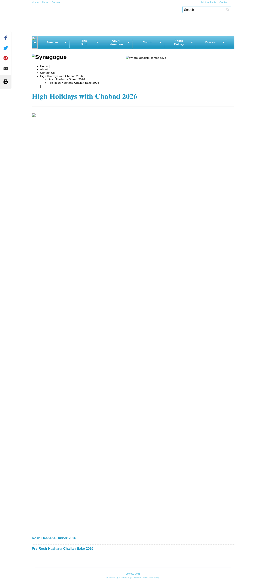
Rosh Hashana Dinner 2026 (66, 79)
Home (35, 2)
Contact (223, 2)
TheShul (84, 42)
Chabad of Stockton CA (84, 10)
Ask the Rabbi (208, 2)
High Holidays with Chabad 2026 (61, 76)
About (45, 2)
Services (53, 42)
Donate (56, 2)
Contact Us (47, 72)
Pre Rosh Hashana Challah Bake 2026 (73, 82)
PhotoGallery (179, 42)
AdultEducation (115, 42)
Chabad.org (125, 577)
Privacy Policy (152, 577)
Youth (147, 42)
